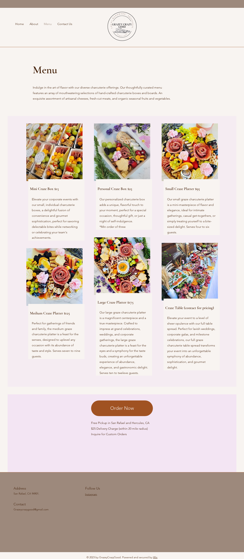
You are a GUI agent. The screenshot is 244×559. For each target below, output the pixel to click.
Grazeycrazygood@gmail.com (31, 509)
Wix (155, 557)
